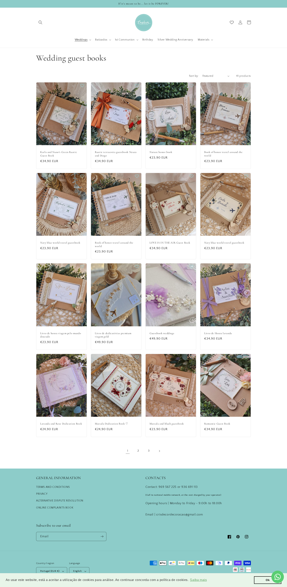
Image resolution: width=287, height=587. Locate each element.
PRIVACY (41, 493)
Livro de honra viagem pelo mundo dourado (60, 335)
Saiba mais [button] (198, 580)
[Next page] (159, 451)
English (77, 571)
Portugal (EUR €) (49, 571)
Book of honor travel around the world (223, 153)
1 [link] (127, 451)
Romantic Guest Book (217, 423)
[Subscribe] (102, 536)
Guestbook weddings (162, 333)
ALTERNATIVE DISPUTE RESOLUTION (59, 500)
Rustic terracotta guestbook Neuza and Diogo (116, 153)
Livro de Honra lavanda (218, 333)
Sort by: (194, 76)
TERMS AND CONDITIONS (53, 487)
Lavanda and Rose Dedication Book (61, 423)
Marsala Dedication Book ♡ (111, 423)
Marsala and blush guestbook (167, 423)
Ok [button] (268, 580)
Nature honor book (161, 152)
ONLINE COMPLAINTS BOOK (54, 507)
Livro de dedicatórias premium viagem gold (113, 335)
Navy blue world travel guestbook (60, 242)
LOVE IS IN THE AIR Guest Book (170, 242)
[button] (40, 22)
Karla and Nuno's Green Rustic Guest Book (58, 153)
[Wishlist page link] (232, 22)
